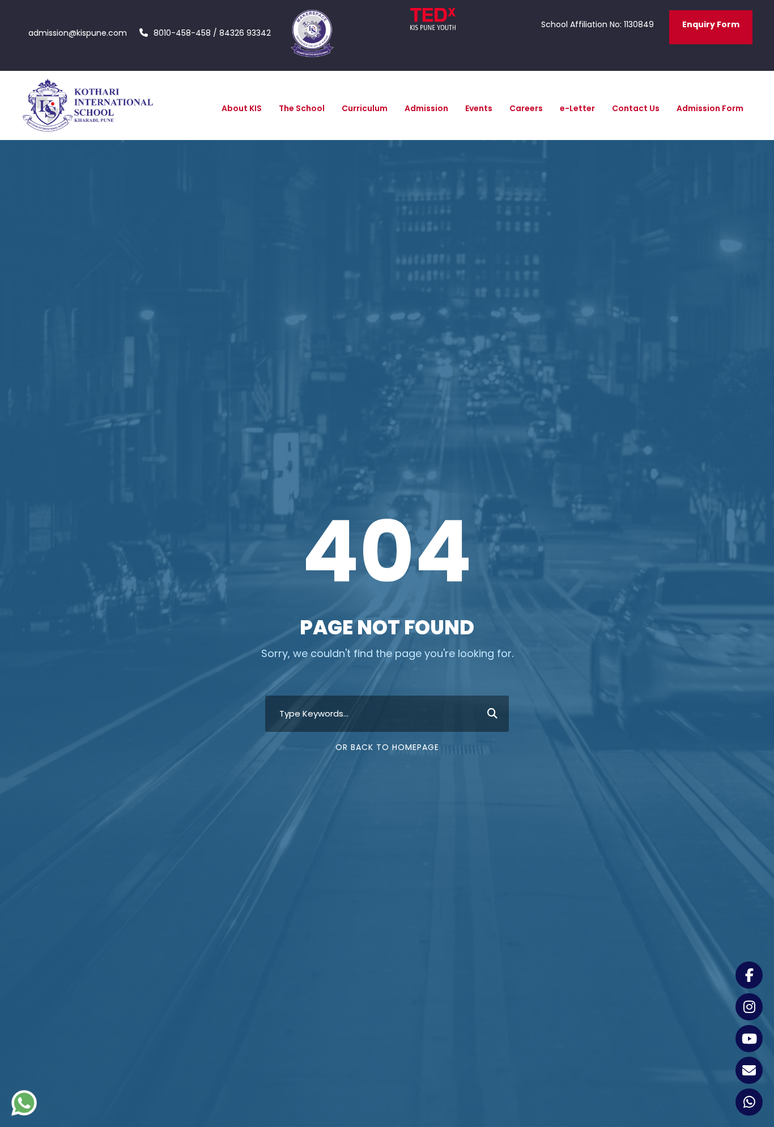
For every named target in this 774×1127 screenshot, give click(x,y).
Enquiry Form (710, 24)
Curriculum (365, 108)
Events (478, 108)
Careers (526, 108)
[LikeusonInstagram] (749, 1006)
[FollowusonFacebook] (749, 975)
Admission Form (710, 108)
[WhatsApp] (749, 1102)
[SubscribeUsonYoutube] (749, 1038)
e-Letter (577, 108)
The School (302, 108)
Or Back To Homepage (387, 747)
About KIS (242, 108)
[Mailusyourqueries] (749, 1070)
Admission (426, 108)
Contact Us (636, 108)
